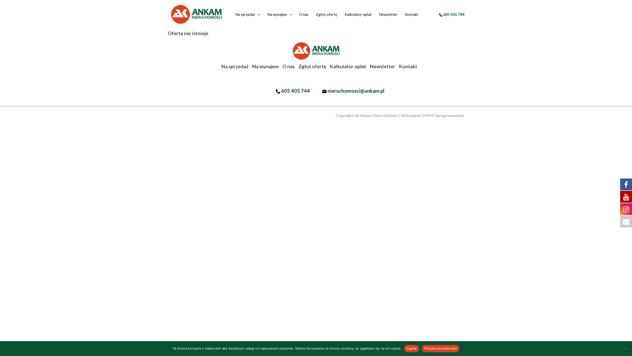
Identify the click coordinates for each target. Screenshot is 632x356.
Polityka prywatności (440, 348)
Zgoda (411, 348)
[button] (257, 14)
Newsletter (382, 66)
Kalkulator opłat (348, 66)
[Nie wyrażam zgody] (625, 348)
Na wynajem (265, 66)
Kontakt (408, 66)
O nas (288, 66)
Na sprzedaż (234, 66)
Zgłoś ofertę (312, 66)
